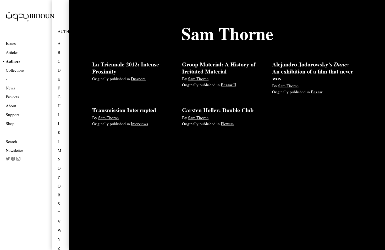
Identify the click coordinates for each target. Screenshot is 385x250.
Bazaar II (228, 84)
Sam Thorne (198, 78)
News (10, 87)
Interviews (139, 123)
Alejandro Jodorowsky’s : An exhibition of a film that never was (312, 71)
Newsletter (14, 150)
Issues (11, 43)
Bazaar (316, 91)
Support (12, 114)
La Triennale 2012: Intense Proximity (125, 67)
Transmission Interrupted (124, 110)
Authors (13, 61)
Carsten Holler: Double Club (218, 110)
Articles (12, 52)
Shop (10, 123)
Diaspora (138, 78)
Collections (15, 70)
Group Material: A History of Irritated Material (218, 67)
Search (11, 141)
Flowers (227, 123)
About (11, 105)
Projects (12, 96)
